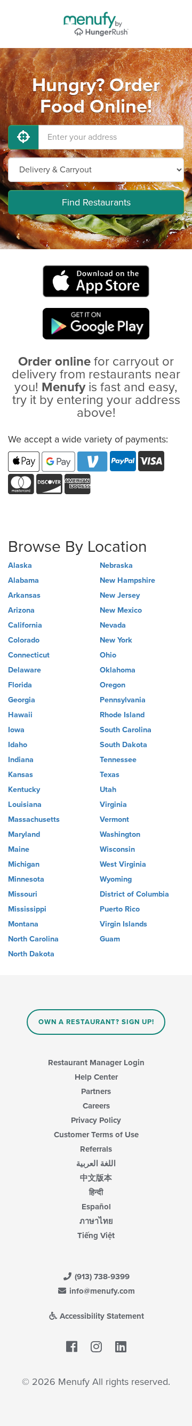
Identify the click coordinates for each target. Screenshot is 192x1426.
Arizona (21, 610)
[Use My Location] (23, 137)
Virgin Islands (123, 924)
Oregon (112, 685)
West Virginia (123, 864)
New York (116, 640)
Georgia (21, 699)
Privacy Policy (96, 1120)
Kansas (20, 774)
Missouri (22, 894)
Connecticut (29, 655)
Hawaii (20, 714)
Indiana (21, 759)
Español (96, 1206)
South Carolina (125, 729)
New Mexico (121, 610)
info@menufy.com (101, 1291)
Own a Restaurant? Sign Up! (96, 1022)
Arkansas (24, 595)
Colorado (23, 640)
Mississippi (27, 909)
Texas (109, 774)
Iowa (16, 729)
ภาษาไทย (96, 1221)
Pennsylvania (123, 699)
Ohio (108, 655)
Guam (110, 939)
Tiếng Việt (96, 1235)
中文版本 (96, 1178)
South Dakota (123, 744)
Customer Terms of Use (96, 1134)
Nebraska (116, 565)
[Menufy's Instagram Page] (96, 1347)
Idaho (17, 744)
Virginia (113, 804)
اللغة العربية (96, 1163)
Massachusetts (34, 819)
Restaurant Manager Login (96, 1062)
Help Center (96, 1077)
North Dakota (31, 953)
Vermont (114, 819)
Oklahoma (117, 670)
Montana (23, 924)
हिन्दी (96, 1192)
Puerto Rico (120, 909)
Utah (108, 789)
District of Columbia (134, 894)
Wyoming (116, 879)
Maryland (24, 834)
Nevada (113, 625)
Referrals (96, 1149)
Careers (96, 1106)
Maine (18, 849)
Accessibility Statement (101, 1316)
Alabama (23, 580)
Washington (120, 834)
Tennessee (118, 759)
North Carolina (33, 939)
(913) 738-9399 (101, 1276)
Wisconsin (117, 849)
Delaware (24, 670)
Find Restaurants (96, 202)
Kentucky (24, 789)
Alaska (20, 565)
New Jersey (120, 595)
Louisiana (25, 804)
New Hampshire (127, 580)
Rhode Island (122, 714)
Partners (96, 1091)
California (25, 625)
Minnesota (26, 879)
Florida (20, 685)
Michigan (23, 864)
